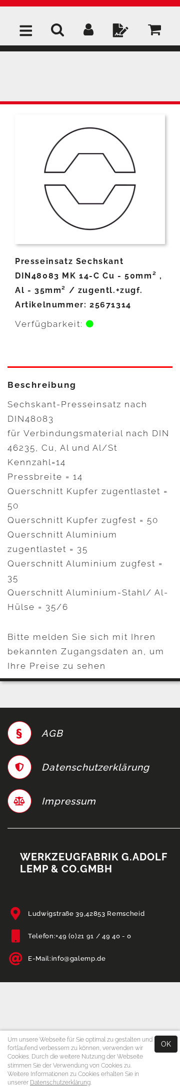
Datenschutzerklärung (60, 1082)
